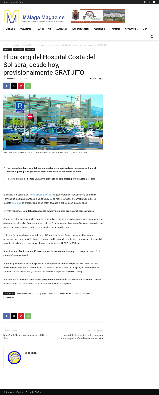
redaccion (11, 78)
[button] (152, 36)
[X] (149, 2)
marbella (52, 293)
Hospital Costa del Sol (41, 194)
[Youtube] (154, 2)
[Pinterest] (21, 86)
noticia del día (65, 293)
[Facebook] (141, 2)
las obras (16, 203)
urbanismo (9, 297)
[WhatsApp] (28, 86)
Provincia (15, 45)
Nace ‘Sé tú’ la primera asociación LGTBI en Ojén (25, 337)
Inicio (5, 45)
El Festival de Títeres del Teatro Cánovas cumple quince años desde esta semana (82, 337)
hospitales (41, 293)
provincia (86, 293)
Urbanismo (30, 49)
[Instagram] (145, 2)
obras (77, 293)
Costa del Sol (27, 45)
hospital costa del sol (25, 293)
